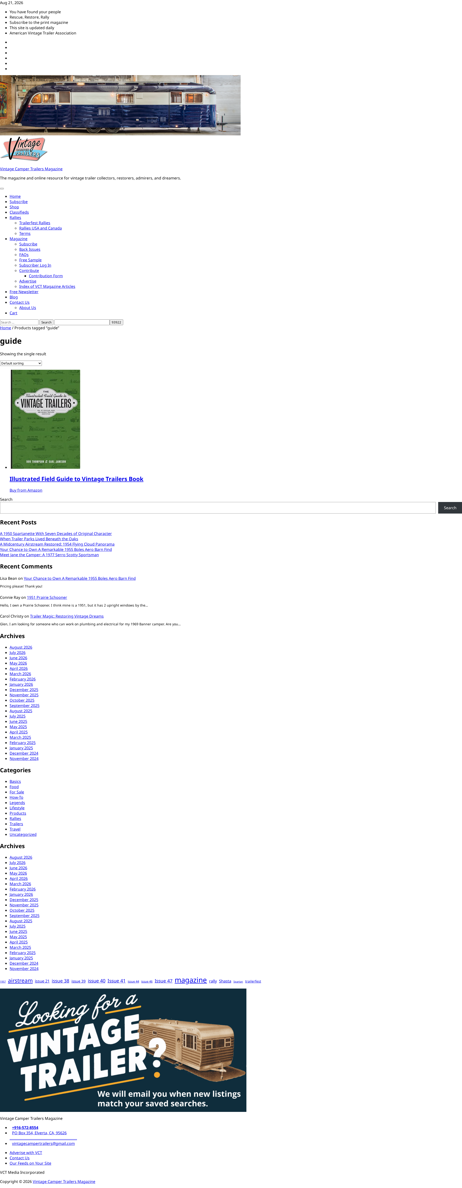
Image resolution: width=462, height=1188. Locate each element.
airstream (20, 980)
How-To (16, 797)
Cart (13, 313)
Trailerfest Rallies (34, 222)
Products (18, 813)
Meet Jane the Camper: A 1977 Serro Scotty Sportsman (49, 554)
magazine (191, 980)
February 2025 (23, 742)
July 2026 (18, 652)
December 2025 (24, 689)
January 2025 (21, 748)
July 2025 (18, 716)
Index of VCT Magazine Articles (47, 286)
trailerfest (253, 981)
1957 (3, 981)
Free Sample (30, 260)
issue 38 (60, 981)
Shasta (225, 981)
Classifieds (19, 212)
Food (14, 786)
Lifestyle (17, 808)
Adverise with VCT (26, 1152)
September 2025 (24, 705)
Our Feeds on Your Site (30, 1163)
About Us (27, 307)
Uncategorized (23, 834)
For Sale (17, 792)
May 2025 (18, 726)
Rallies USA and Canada (40, 228)
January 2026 (21, 684)
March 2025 (20, 737)
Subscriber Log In (35, 265)
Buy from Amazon (26, 490)
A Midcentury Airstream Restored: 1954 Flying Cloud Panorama (57, 544)
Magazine (18, 238)
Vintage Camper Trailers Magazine (31, 169)
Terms (25, 233)
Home (15, 196)
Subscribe (19, 201)
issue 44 (133, 981)
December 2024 (24, 753)
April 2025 (19, 732)
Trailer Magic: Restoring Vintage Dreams (67, 616)
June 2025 (18, 721)
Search (6, 499)
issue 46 (147, 981)
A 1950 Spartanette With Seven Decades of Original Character (56, 533)
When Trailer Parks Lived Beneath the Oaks (39, 538)
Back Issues (29, 249)
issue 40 (96, 980)
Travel (15, 829)
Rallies (15, 217)
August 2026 (21, 647)
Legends (17, 802)
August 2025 (21, 710)
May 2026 (18, 663)
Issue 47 (164, 981)
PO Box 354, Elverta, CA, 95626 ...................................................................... (43, 1135)
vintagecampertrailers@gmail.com (43, 1143)
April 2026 (19, 668)
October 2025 (22, 700)
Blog (14, 297)
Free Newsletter (24, 291)
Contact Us (20, 302)
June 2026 (18, 657)
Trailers (16, 823)
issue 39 (78, 981)
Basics (15, 781)
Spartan (238, 981)
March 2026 (20, 673)
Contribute (29, 270)
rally (213, 981)
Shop (14, 207)
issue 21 (42, 981)
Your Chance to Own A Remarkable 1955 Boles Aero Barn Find (56, 549)
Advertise (27, 281)
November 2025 (24, 695)
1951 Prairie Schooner (47, 597)
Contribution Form (46, 275)
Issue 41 (117, 980)
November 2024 (24, 758)
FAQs (24, 254)
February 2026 (23, 679)
